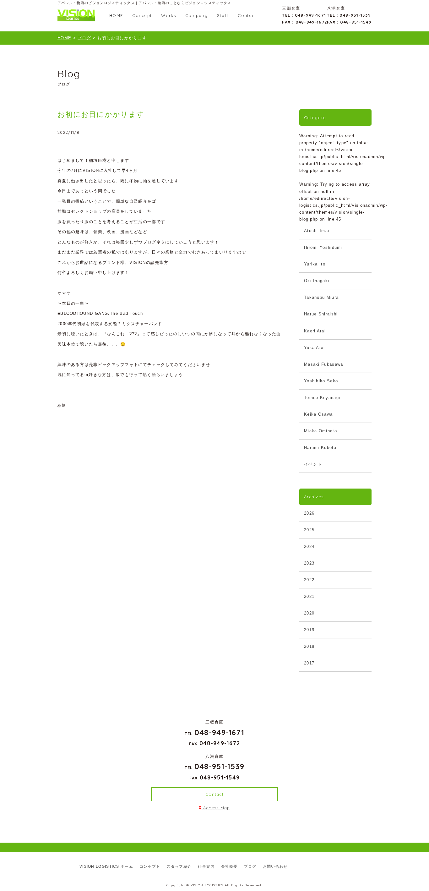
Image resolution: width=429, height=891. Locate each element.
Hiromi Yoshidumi (323, 247)
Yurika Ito (314, 264)
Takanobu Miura (321, 297)
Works (168, 15)
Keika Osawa (318, 414)
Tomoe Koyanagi (322, 397)
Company (196, 15)
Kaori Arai (315, 331)
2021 (309, 596)
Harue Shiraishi (321, 314)
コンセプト (149, 866)
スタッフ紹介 (179, 866)
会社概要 (229, 866)
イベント (313, 464)
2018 (309, 646)
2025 (309, 529)
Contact (247, 15)
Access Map (216, 807)
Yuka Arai (314, 347)
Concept (142, 15)
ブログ (250, 866)
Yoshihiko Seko (321, 381)
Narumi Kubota (320, 447)
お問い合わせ (275, 866)
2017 (309, 663)
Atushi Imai (316, 230)
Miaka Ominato (320, 431)
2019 (309, 629)
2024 (309, 546)
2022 (309, 579)
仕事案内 (206, 866)
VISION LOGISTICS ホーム (106, 866)
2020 (309, 613)
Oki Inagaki (316, 280)
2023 (309, 563)
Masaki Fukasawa (323, 364)
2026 (309, 513)
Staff (223, 15)
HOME (116, 15)
